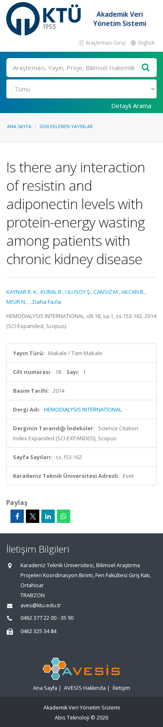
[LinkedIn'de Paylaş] (48, 516)
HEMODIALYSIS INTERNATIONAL (83, 409)
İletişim (121, 688)
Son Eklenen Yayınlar (66, 126)
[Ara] (146, 67)
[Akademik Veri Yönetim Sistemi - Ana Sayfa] (44, 19)
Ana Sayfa (19, 126)
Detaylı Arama (131, 105)
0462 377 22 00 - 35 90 (47, 617)
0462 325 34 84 (38, 631)
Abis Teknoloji (72, 717)
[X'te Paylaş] (32, 516)
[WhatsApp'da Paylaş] (63, 516)
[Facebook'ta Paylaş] (17, 516)
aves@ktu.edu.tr (40, 605)
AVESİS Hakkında (85, 688)
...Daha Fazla (45, 301)
